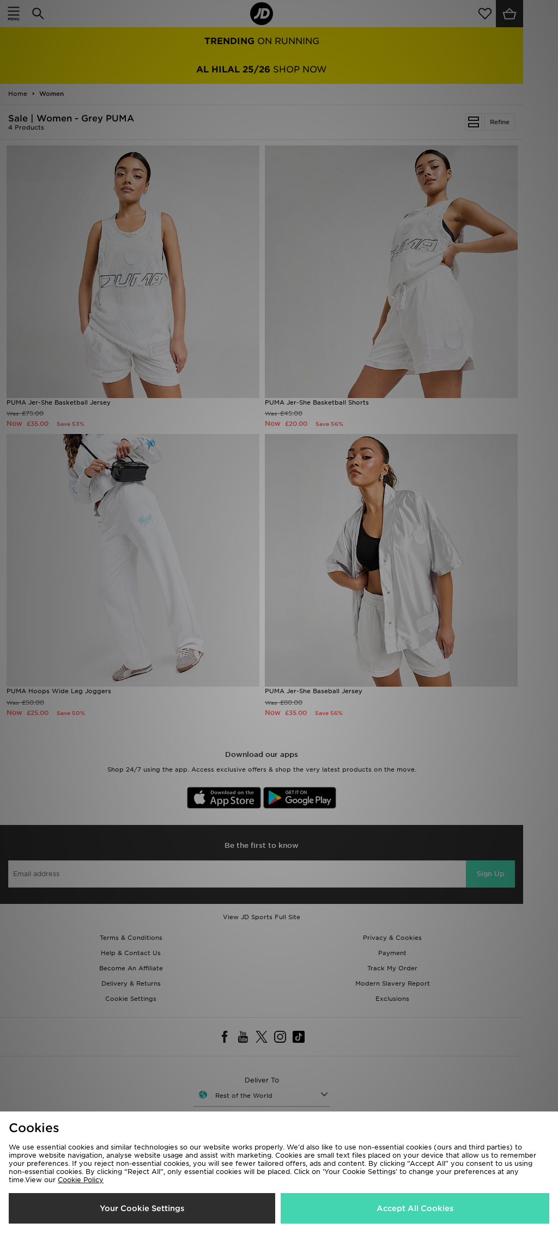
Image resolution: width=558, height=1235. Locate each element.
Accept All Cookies (415, 1208)
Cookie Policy (81, 1180)
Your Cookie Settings (142, 1208)
